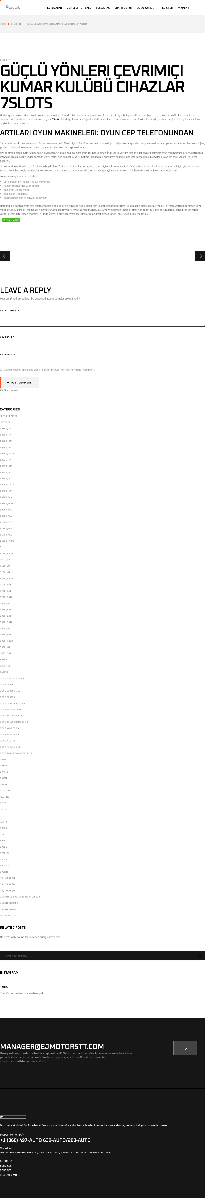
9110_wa (5, 566)
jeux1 (3, 810)
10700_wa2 (6, 504)
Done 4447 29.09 (9, 728)
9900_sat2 (6, 622)
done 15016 (7, 685)
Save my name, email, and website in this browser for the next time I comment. (49, 369)
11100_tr (16, 24)
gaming (4, 772)
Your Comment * (9, 311)
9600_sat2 (6, 585)
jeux (3, 803)
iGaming (4, 797)
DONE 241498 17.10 (11, 710)
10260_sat (6, 429)
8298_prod (6, 554)
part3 (3, 822)
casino (4, 672)
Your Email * (7, 355)
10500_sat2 (7, 454)
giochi (4, 778)
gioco (3, 785)
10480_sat (6, 441)
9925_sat (5, 635)
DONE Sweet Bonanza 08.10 (16, 753)
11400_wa (6, 535)
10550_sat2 (7, 472)
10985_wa (6, 516)
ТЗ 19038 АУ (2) (8, 916)
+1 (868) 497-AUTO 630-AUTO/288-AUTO (45, 1140)
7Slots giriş (58, 119)
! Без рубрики (8, 416)
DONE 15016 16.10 (10, 691)
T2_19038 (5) (7, 878)
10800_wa (6, 510)
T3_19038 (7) (7, 891)
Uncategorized (9, 909)
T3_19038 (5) (7, 884)
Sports (4, 872)
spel (2, 841)
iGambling (6, 791)
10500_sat (6, 447)
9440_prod (6, 579)
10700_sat (6, 491)
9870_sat (5, 610)
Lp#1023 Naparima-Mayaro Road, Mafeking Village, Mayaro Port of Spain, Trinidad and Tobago (56, 1153)
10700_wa (6, 497)
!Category (6, 422)
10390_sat (6, 435)
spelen (4, 847)
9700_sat (5, 591)
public (4, 828)
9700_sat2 (6, 597)
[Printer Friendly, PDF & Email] (11, 220)
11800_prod (7, 541)
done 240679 (7, 697)
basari (4, 660)
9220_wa (5, 572)
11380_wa (6, 529)
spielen (4, 866)
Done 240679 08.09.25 (12, 703)
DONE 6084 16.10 (9, 735)
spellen (5, 853)
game (3, 760)
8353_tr (5, 560)
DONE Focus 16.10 (10, 747)
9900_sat (5, 616)
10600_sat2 (7, 485)
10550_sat (6, 466)
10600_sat (6, 479)
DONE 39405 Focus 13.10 (14, 722)
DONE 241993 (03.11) (11, 716)
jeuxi (3, 816)
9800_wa (5, 603)
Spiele (4, 859)
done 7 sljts (8, 741)
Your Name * (7, 337)
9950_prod (6, 641)
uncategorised (9, 903)
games (4, 766)
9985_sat (5, 653)
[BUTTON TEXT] (185, 1048)
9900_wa (5, 628)
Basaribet (6, 666)
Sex (2, 834)
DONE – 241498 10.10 (12, 678)
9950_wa (5, 647)
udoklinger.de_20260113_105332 (20, 897)
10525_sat (6, 460)
